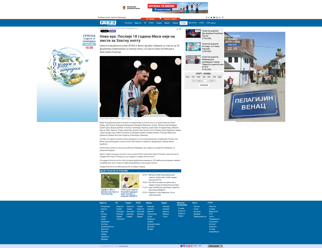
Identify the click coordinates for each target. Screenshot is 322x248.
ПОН (187, 77)
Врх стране (214, 246)
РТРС (201, 23)
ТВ (145, 23)
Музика (166, 214)
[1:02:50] (193, 33)
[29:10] (193, 46)
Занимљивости (107, 227)
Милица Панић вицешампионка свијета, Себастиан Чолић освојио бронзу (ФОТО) (159, 177)
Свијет (103, 217)
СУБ (214, 77)
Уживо (119, 209)
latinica (114, 17)
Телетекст (120, 219)
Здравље (105, 237)
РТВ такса (211, 23)
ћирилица (122, 17)
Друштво (105, 229)
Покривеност (214, 219)
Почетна (128, 23)
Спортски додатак (210, 31)
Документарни (153, 224)
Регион (104, 214)
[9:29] (193, 59)
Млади (150, 229)
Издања (181, 213)
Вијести (138, 23)
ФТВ (200, 246)
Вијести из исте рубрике (114, 171)
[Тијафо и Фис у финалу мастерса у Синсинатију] (110, 180)
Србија (104, 234)
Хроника (104, 232)
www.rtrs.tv (123, 246)
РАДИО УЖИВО (170, 19)
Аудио (175, 23)
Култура (104, 224)
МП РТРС (193, 23)
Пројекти (212, 227)
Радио (159, 23)
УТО (193, 77)
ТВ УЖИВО (150, 19)
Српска (197, 206)
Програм (120, 211)
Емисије (119, 214)
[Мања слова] (177, 29)
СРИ (198, 77)
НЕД (219, 77)
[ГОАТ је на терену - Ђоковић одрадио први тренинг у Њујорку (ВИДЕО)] (130, 180)
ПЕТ (209, 77)
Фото (194, 203)
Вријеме (104, 239)
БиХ (102, 211)
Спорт (183, 23)
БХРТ (195, 246)
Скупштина (152, 214)
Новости (119, 206)
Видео (167, 23)
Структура (213, 222)
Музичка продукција (182, 204)
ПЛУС (151, 23)
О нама (181, 208)
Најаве (119, 217)
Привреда (105, 222)
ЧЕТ (204, 77)
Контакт (212, 224)
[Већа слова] (180, 29)
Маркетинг (213, 211)
